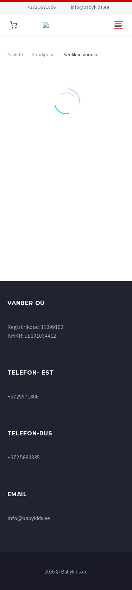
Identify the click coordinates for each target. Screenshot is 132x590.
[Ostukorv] (13, 25)
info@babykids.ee (90, 7)
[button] (33, 150)
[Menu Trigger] (118, 24)
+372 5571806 (41, 7)
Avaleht (15, 54)
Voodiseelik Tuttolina (33, 198)
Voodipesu (43, 54)
